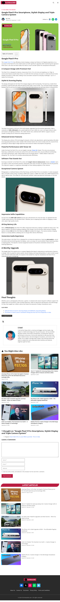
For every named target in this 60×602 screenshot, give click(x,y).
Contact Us (19, 590)
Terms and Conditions (44, 590)
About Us (12, 590)
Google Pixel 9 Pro (8, 62)
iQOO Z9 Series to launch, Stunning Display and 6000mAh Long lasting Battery (25, 310)
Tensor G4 (34, 150)
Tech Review (12, 9)
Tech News (6, 9)
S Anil (8, 18)
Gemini (53, 162)
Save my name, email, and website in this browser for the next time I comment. (24, 471)
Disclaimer (26, 590)
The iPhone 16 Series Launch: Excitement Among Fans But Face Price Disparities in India (28, 312)
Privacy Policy (33, 590)
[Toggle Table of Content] (15, 54)
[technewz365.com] (8, 2)
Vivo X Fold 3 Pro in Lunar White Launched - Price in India (25, 437)
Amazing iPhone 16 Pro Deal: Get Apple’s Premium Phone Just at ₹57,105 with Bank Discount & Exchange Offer (15, 375)
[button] (53, 2)
